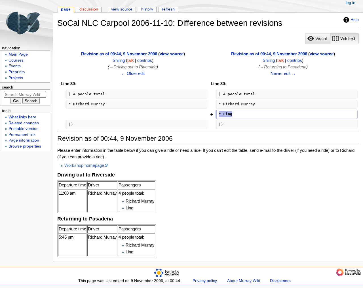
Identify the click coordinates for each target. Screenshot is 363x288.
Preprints (17, 72)
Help (355, 19)
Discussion (88, 9)
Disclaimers (280, 281)
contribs (144, 60)
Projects (16, 78)
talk (130, 60)
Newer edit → (283, 73)
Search (7, 87)
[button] (317, 38)
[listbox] (332, 38)
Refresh (168, 9)
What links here (22, 117)
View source (121, 9)
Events (15, 66)
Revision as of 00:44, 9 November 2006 (119, 53)
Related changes (24, 123)
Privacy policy (205, 281)
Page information (24, 140)
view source (171, 53)
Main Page (18, 54)
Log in (350, 3)
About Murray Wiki (243, 281)
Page (66, 9)
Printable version (24, 129)
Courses (16, 60)
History (147, 9)
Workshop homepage (84, 165)
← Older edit (133, 73)
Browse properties (25, 146)
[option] (317, 38)
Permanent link (22, 135)
